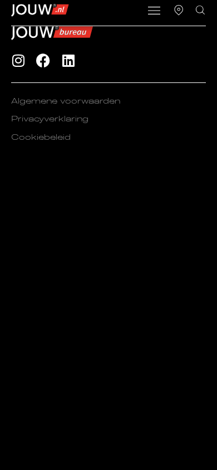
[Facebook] (43, 60)
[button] (154, 11)
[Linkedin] (68, 60)
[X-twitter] (93, 60)
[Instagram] (18, 60)
